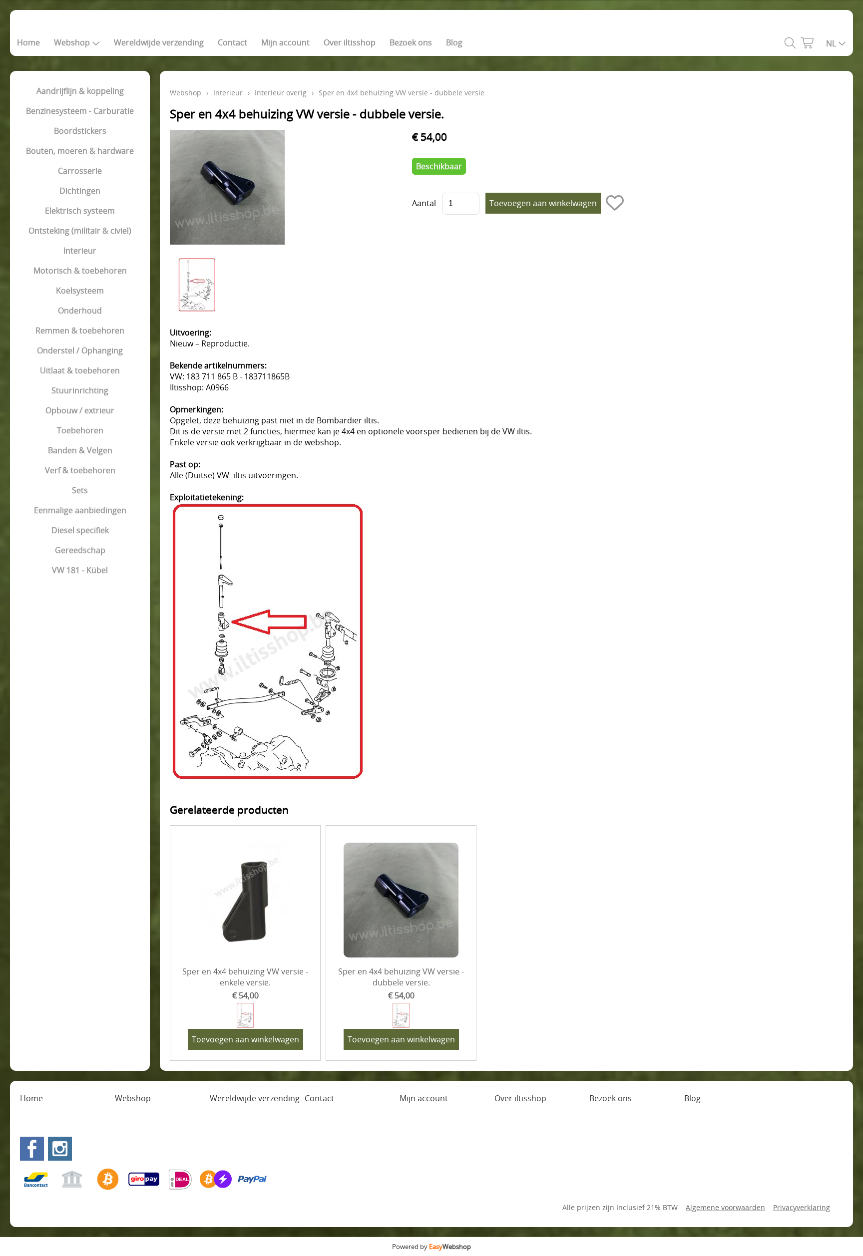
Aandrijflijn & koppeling (80, 90)
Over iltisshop (350, 42)
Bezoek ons (411, 42)
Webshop (72, 42)
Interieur (79, 250)
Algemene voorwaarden (725, 1207)
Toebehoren (80, 430)
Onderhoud (80, 310)
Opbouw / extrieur (79, 410)
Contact (232, 42)
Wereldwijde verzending (159, 42)
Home (28, 42)
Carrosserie (80, 170)
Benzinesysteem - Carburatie (80, 110)
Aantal (424, 203)
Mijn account (285, 42)
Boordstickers (80, 130)
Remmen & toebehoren (79, 330)
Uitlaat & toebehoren (80, 370)
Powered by (431, 1246)
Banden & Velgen (80, 450)
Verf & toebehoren (80, 470)
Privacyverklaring (801, 1207)
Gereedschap (80, 550)
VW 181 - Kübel (80, 570)
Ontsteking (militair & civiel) (79, 230)
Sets (80, 490)
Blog (454, 42)
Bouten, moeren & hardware (80, 150)
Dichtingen (79, 190)
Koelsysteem (80, 290)
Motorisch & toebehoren (80, 270)
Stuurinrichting (79, 390)
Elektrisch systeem (80, 210)
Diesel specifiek (80, 530)
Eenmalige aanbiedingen (80, 510)
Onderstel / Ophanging (80, 350)
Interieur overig (281, 92)
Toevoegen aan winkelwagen (245, 1039)
